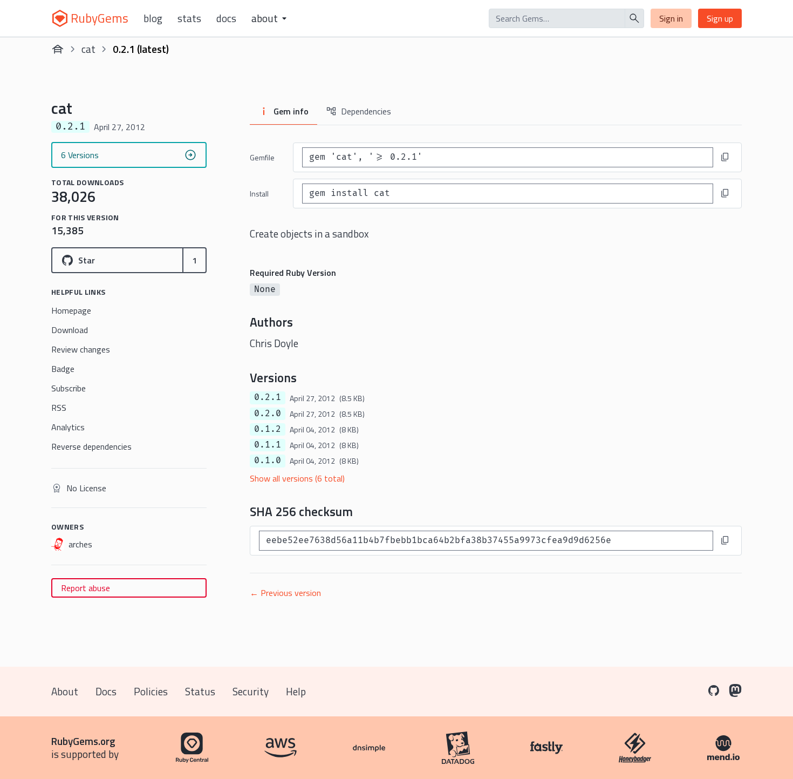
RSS (58, 407)
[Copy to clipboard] (725, 157)
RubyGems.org (83, 741)
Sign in (671, 18)
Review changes (80, 349)
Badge (62, 368)
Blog (152, 18)
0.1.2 (267, 429)
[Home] (57, 49)
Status (200, 691)
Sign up (720, 18)
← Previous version (285, 592)
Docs (226, 18)
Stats (189, 18)
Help (296, 691)
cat (88, 49)
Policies (151, 691)
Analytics (68, 427)
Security (251, 691)
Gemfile (262, 157)
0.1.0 (267, 460)
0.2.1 (267, 397)
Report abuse (85, 587)
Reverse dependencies (91, 446)
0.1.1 (267, 444)
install (259, 193)
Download (69, 329)
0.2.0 (267, 413)
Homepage (71, 310)
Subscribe (68, 388)
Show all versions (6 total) (297, 478)
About (64, 691)
